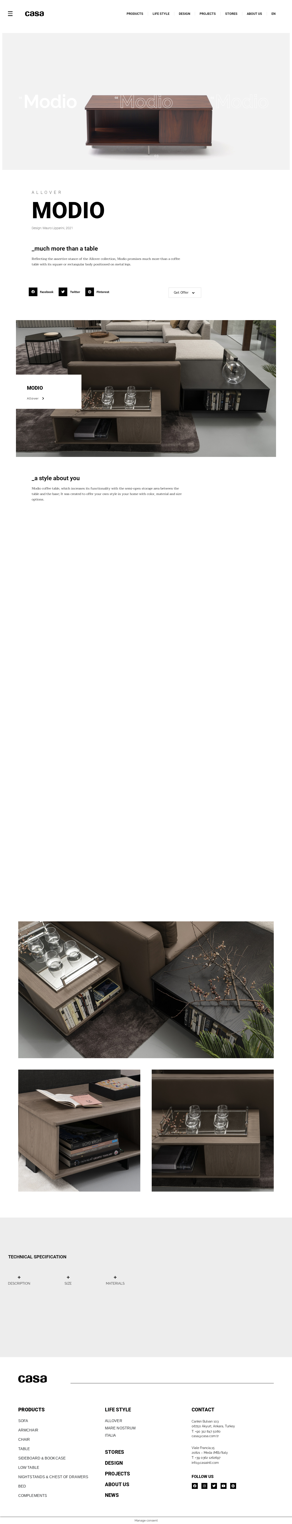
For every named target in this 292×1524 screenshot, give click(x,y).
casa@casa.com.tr (205, 1436)
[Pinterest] (233, 1486)
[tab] (19, 1280)
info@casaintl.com (205, 1462)
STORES (231, 14)
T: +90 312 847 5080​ (206, 1431)
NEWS (112, 1495)
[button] (42, 292)
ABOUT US (254, 14)
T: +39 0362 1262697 (206, 1457)
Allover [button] (33, 398)
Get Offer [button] (181, 292)
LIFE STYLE (161, 14)
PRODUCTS (135, 14)
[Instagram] (204, 1486)
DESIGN (184, 14)
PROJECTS (208, 14)
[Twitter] (214, 1486)
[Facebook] (195, 1486)
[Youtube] (223, 1486)
